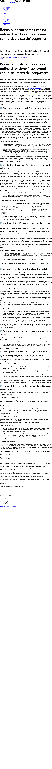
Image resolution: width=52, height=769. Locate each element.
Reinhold (20, 57)
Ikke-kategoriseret (12, 57)
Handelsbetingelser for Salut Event (8, 506)
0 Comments (24, 57)
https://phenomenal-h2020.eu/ (35, 88)
